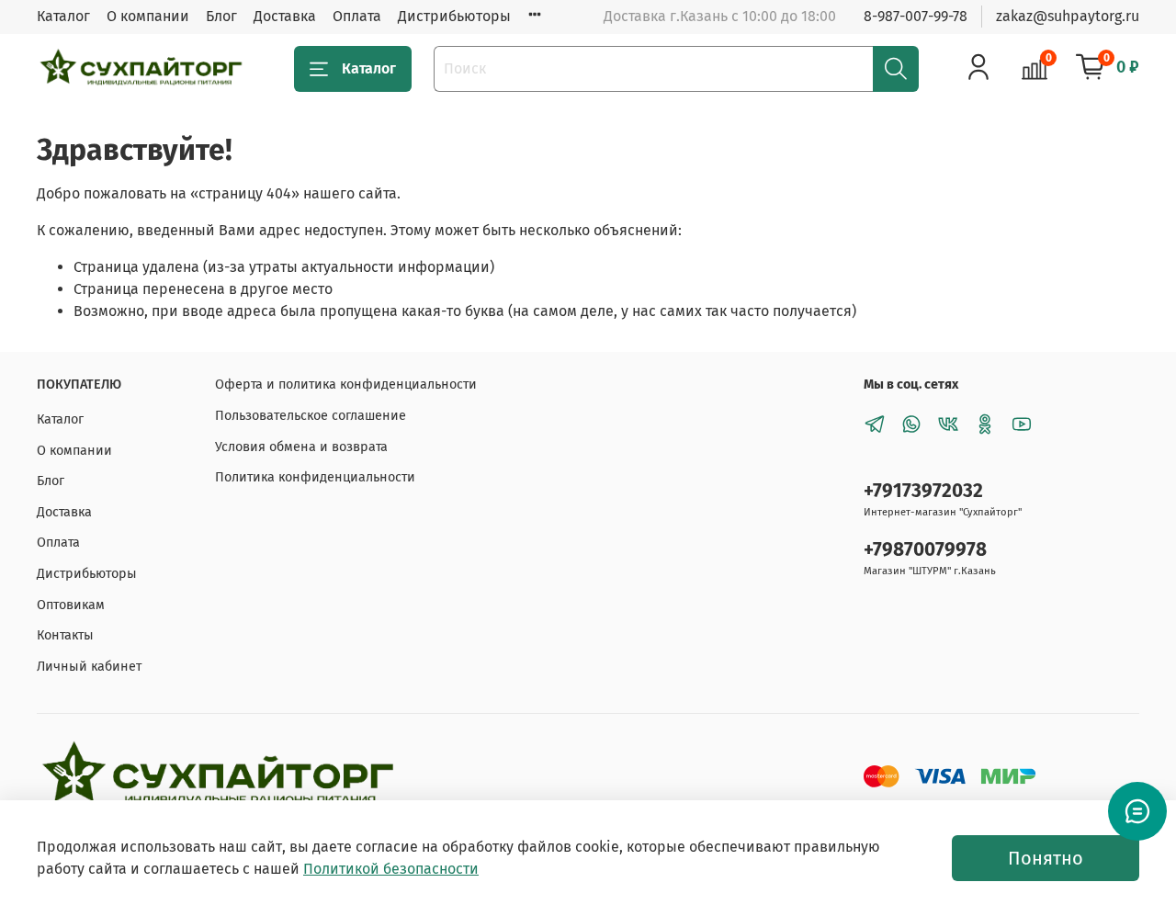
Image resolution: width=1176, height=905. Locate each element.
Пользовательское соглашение (310, 416)
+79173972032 (923, 491)
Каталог (63, 16)
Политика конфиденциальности (315, 477)
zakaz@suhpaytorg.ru (1067, 16)
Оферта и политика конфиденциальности (346, 384)
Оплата (357, 16)
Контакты (65, 635)
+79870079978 (925, 549)
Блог (221, 16)
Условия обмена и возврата (301, 447)
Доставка (285, 16)
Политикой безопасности (391, 868)
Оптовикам (71, 605)
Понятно (1045, 858)
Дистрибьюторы (454, 16)
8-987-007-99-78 (915, 16)
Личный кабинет (89, 666)
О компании (148, 16)
